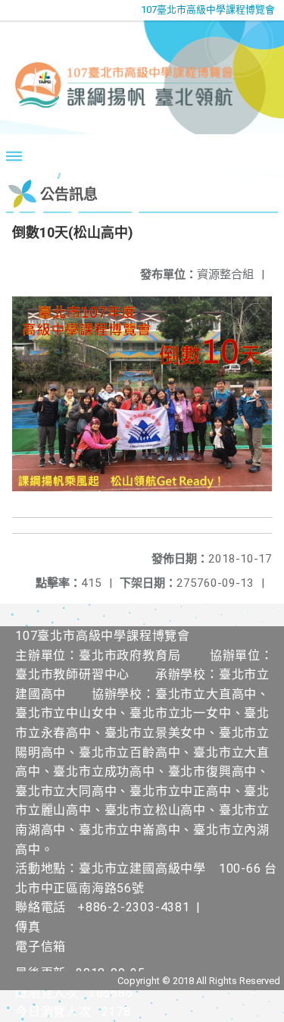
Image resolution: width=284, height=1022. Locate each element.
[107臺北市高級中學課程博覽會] (142, 77)
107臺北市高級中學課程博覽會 (208, 9)
